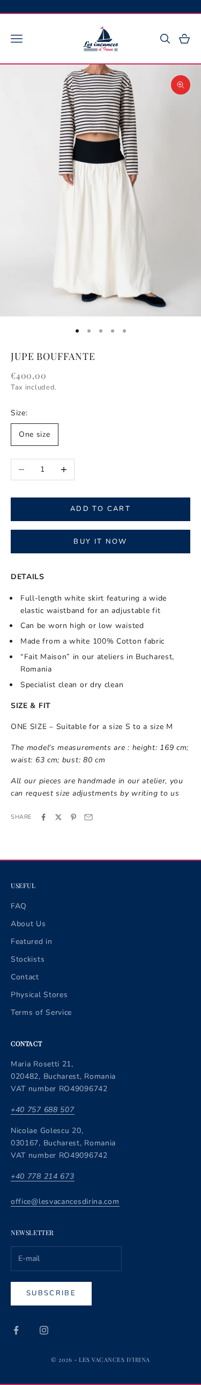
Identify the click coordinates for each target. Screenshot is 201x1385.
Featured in (32, 941)
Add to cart (100, 509)
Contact (25, 977)
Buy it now (100, 541)
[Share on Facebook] (43, 817)
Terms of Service (41, 1012)
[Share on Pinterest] (73, 817)
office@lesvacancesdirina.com (65, 1201)
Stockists (27, 959)
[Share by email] (88, 817)
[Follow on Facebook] (16, 1330)
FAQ (19, 906)
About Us (28, 924)
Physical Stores (39, 995)
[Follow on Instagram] (44, 1330)
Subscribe (51, 1293)
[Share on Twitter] (58, 817)
